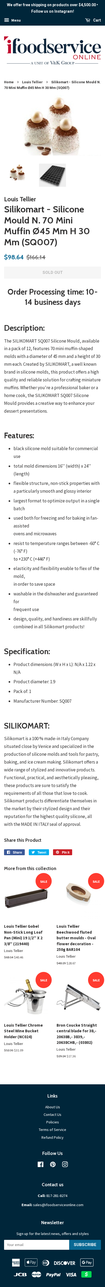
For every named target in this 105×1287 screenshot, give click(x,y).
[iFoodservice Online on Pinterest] (53, 1165)
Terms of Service (52, 1129)
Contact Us (52, 1114)
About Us (52, 1107)
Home (9, 82)
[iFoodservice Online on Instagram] (65, 1165)
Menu (15, 20)
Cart (96, 20)
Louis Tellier (32, 82)
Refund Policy (52, 1137)
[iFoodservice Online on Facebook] (40, 1165)
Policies (52, 1122)
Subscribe (85, 1244)
